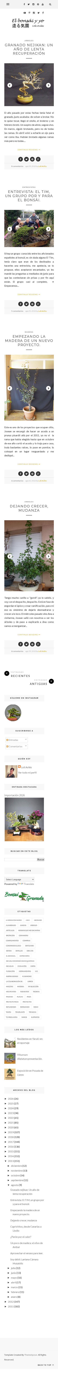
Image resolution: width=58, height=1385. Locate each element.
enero (14, 1296)
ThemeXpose (30, 1354)
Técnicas (32, 1012)
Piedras (36, 992)
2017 (11, 1141)
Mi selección (33, 986)
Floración (10, 971)
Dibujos (30, 951)
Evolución (22, 966)
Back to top (45, 1365)
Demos (8, 951)
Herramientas (25, 971)
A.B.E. (28, 920)
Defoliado (29, 946)
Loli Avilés (42, 166)
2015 (11, 1151)
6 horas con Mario (14, 920)
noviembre (16, 1170)
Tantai (8, 1012)
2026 (11, 1098)
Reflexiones (11, 1007)
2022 (11, 1117)
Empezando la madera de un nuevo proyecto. (29, 340)
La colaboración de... (14, 981)
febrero (15, 1291)
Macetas (9, 986)
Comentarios (15, 746)
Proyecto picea (12, 1002)
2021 (11, 1122)
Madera (29, 332)
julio (13, 1268)
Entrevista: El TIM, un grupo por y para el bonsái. (29, 196)
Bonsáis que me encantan (29, 930)
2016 (11, 1146)
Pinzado (9, 997)
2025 (11, 1103)
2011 (11, 1306)
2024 (11, 1108)
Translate (29, 883)
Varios (24, 1017)
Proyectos (27, 1002)
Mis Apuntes (11, 992)
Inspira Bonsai (12, 976)
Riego (36, 1007)
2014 (11, 1156)
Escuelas (9, 966)
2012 (11, 1301)
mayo (14, 1277)
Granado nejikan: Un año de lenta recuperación (29, 49)
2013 (11, 1160)
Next (48, 85)
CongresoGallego (13, 946)
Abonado (38, 920)
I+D (36, 971)
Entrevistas (29, 187)
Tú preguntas (11, 1017)
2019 (11, 1132)
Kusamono (26, 976)
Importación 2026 (14, 795)
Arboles (29, 40)
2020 (11, 1127)
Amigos (23, 925)
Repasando (24, 1007)
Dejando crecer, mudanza (29, 508)
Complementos (12, 940)
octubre (15, 1175)
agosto (14, 1184)
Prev (9, 85)
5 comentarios (17, 311)
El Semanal (10, 956)
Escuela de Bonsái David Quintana (20, 961)
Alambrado (11, 925)
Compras (26, 940)
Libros (30, 981)
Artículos (10, 930)
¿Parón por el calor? (20, 1236)
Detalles (19, 951)
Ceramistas (23, 935)
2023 (11, 1112)
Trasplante (20, 1012)
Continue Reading (28, 150)
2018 (11, 1136)
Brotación (10, 935)
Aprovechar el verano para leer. (26, 1253)
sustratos (35, 1017)
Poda (29, 997)
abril (13, 1282)
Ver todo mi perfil (27, 772)
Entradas (13, 739)
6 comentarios (17, 481)
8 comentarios (17, 166)
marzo (14, 1287)
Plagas (20, 997)
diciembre (16, 1165)
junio (13, 1272)
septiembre (17, 1180)
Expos (33, 966)
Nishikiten (24, 992)
